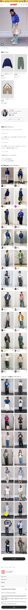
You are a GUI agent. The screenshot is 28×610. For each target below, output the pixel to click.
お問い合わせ (4, 576)
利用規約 (3, 586)
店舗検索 (3, 582)
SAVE (14, 607)
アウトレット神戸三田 (13, 113)
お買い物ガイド (4, 579)
